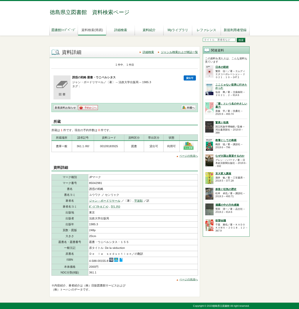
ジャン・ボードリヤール (104, 200)
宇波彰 (138, 200)
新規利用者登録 (235, 30)
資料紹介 (149, 30)
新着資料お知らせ (65, 107)
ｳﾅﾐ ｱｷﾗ (115, 206)
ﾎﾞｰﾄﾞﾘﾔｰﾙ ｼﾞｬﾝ (98, 206)
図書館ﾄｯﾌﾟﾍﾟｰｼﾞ (63, 30)
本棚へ (191, 107)
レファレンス (206, 30)
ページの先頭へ (188, 155)
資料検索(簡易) (92, 30)
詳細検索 (120, 30)
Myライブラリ (178, 30)
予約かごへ (90, 107)
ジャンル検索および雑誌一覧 (179, 52)
